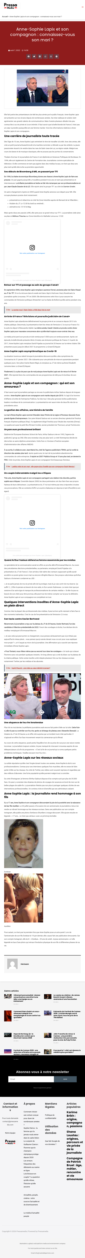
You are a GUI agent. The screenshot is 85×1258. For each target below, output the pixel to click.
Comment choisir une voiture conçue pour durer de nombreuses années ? (31, 1118)
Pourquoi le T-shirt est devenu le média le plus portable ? (67, 1051)
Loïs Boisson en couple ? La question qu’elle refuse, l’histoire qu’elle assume (32, 1180)
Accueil (5, 16)
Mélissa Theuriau (19, 216)
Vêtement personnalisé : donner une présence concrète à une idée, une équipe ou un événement (27, 998)
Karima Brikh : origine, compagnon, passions (74, 1119)
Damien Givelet (69, 187)
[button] (28, 56)
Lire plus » (16, 1004)
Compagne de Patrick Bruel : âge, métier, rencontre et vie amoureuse (75, 1168)
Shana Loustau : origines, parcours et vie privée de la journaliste (75, 1142)
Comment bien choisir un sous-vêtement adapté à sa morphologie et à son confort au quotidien (27, 1014)
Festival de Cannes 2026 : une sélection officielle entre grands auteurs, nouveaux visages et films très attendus (27, 1053)
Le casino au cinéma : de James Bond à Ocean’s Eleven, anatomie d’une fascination (66, 997)
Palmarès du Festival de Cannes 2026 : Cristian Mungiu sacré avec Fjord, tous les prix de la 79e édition (66, 1014)
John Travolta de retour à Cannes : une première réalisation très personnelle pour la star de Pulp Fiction (65, 1037)
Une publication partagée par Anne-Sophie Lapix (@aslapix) (32, 280)
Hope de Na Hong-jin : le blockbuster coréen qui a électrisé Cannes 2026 (24, 1036)
